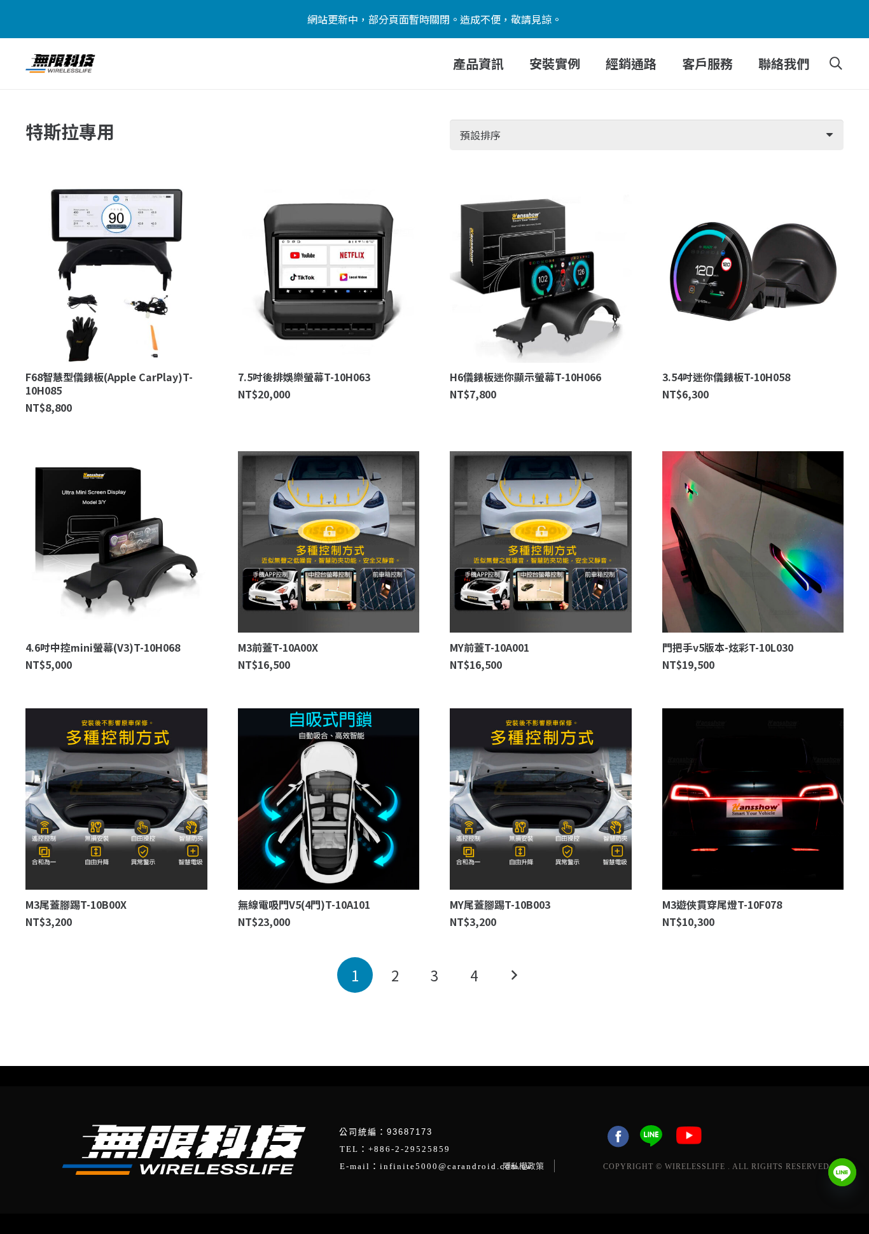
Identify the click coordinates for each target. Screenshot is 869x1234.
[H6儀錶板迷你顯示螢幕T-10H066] (541, 272)
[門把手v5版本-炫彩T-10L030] (753, 542)
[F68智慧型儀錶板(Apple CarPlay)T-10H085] (116, 272)
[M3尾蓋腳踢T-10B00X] (116, 799)
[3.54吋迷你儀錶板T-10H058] (753, 272)
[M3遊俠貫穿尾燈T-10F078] (753, 799)
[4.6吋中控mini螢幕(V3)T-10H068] (116, 542)
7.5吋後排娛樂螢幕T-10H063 (304, 376)
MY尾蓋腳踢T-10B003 (500, 904)
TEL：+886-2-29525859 (395, 1149)
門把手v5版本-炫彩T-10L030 (727, 647)
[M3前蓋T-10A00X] (329, 542)
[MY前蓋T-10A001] (541, 542)
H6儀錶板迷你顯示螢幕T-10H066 (525, 376)
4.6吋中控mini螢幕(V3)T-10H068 (102, 647)
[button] (512, 63)
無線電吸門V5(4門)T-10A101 (304, 904)
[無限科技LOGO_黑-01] (60, 63)
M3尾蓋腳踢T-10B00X (76, 904)
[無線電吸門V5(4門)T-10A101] (329, 799)
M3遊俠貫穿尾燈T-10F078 (722, 904)
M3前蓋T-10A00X (278, 647)
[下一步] (514, 975)
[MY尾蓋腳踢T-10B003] (541, 799)
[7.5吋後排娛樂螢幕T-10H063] (329, 272)
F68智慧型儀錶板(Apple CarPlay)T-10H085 (109, 383)
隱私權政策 (523, 1166)
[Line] (842, 1172)
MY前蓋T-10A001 (489, 647)
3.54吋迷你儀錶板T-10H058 (726, 376)
